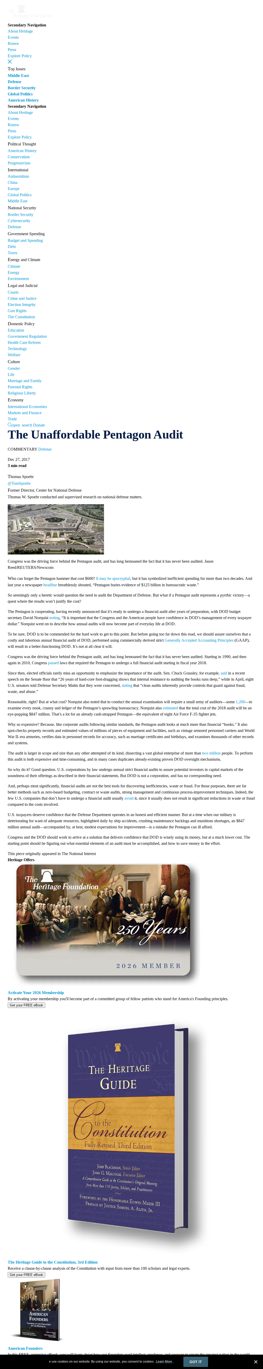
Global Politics (20, 94)
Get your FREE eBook (26, 1005)
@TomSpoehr (19, 483)
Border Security (22, 88)
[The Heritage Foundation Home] (30, 19)
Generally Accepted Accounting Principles (199, 640)
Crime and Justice (22, 298)
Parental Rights (20, 387)
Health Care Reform (24, 342)
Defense (14, 82)
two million (211, 753)
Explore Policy (20, 56)
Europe (14, 188)
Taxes (12, 253)
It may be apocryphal (113, 578)
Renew (13, 43)
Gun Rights (17, 311)
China (12, 182)
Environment (18, 278)
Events (13, 37)
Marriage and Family (25, 381)
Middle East (18, 75)
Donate (39, 425)
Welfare (14, 355)
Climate (14, 266)
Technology (17, 348)
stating (127, 685)
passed (53, 663)
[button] (10, 61)
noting (54, 618)
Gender (14, 368)
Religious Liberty (22, 393)
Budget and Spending (25, 240)
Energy (14, 272)
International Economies (27, 406)
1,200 (240, 702)
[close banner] (256, 1362)
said (224, 673)
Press (12, 49)
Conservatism (19, 157)
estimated (170, 708)
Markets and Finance (25, 413)
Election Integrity (22, 304)
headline (50, 585)
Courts (13, 292)
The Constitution (21, 317)
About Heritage (20, 31)
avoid (129, 798)
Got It (196, 1362)
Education (16, 330)
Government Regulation (27, 336)
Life (11, 374)
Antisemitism (18, 176)
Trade (12, 419)
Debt (12, 246)
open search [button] (22, 425)
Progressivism (19, 163)
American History (23, 100)
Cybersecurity (19, 221)
